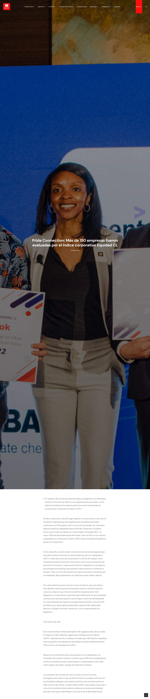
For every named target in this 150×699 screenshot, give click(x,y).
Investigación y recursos (66, 6)
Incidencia (52, 6)
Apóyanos (138, 6)
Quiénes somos (29, 6)
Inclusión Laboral (82, 6)
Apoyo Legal (93, 6)
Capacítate (117, 6)
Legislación (41, 6)
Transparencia (105, 6)
